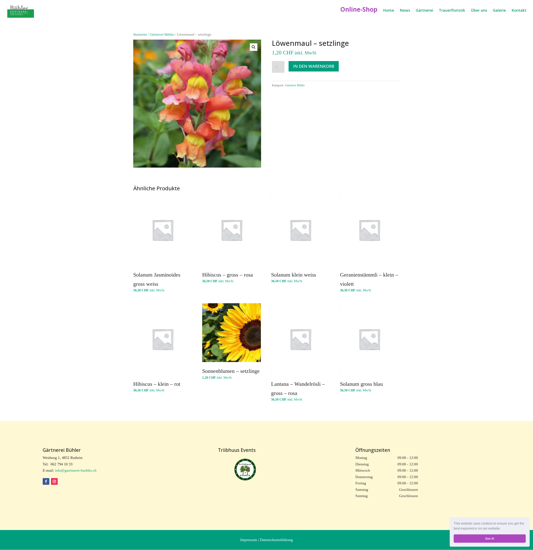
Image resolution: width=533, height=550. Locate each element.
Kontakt (519, 11)
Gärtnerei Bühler (162, 34)
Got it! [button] (489, 538)
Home (388, 11)
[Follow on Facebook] (46, 481)
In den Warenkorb (313, 66)
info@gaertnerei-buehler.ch (75, 470)
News (405, 11)
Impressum (249, 540)
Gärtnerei (424, 11)
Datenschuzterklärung (276, 540)
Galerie (499, 11)
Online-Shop (358, 11)
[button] (502, 529)
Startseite (140, 34)
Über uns (479, 11)
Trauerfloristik (452, 11)
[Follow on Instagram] (54, 481)
